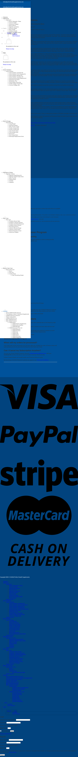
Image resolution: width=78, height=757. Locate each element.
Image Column (10, 617)
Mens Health (12, 29)
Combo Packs (13, 671)
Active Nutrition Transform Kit (16, 76)
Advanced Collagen (14, 24)
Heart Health (12, 33)
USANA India (15, 333)
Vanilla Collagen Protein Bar (16, 83)
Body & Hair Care (8, 665)
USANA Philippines (16, 337)
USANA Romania (16, 330)
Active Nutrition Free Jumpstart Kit (17, 74)
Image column (10, 599)
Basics (11, 668)
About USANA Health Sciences (13, 312)
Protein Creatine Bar (14, 129)
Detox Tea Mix (12, 178)
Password (3, 722)
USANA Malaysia (16, 329)
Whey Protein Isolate (14, 126)
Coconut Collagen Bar (14, 85)
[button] (12, 33)
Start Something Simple (18, 672)
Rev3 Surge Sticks (13, 135)
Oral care (11, 669)
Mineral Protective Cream (15, 230)
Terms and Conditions (43, 360)
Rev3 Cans (11, 133)
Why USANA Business (11, 319)
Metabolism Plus (13, 81)
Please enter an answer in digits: (9, 725)
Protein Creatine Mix (14, 128)
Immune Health (13, 22)
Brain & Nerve (12, 25)
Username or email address (8, 719)
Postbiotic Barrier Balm (14, 221)
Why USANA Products (11, 321)
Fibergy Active (12, 179)
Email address (4, 739)
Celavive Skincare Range (15, 228)
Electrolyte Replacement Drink (16, 136)
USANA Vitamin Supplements (19, 323)
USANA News (12, 322)
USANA (5, 311)
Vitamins (5, 17)
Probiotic (11, 180)
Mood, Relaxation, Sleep (15, 21)
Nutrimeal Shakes (13, 125)
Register (2, 755)
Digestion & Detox (8, 172)
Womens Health (13, 28)
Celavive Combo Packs (14, 229)
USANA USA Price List (11, 318)
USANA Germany (16, 336)
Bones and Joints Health (15, 32)
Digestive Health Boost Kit (15, 175)
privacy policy (12, 752)
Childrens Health (13, 31)
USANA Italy (15, 332)
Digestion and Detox (14, 26)
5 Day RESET (12, 124)
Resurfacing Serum (13, 226)
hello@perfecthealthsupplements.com (13, 2)
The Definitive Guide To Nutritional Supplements (17, 314)
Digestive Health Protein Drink (16, 176)
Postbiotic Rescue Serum (15, 225)
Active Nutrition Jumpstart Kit (16, 72)
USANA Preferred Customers (13, 315)
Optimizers (8, 20)
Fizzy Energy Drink (13, 132)
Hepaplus (11, 182)
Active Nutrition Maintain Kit (15, 75)
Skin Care (5, 218)
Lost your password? (5, 733)
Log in (12, 731)
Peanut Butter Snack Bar (15, 82)
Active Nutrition (7, 70)
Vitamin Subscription (11, 316)
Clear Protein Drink (13, 131)
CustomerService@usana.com (38, 353)
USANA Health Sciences (33, 219)
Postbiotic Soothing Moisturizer (16, 223)
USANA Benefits (16, 326)
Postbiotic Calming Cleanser (16, 222)
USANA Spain (15, 334)
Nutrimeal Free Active (14, 79)
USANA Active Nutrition (17, 325)
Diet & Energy (7, 121)
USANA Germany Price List (15, 327)
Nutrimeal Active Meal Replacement (17, 78)
